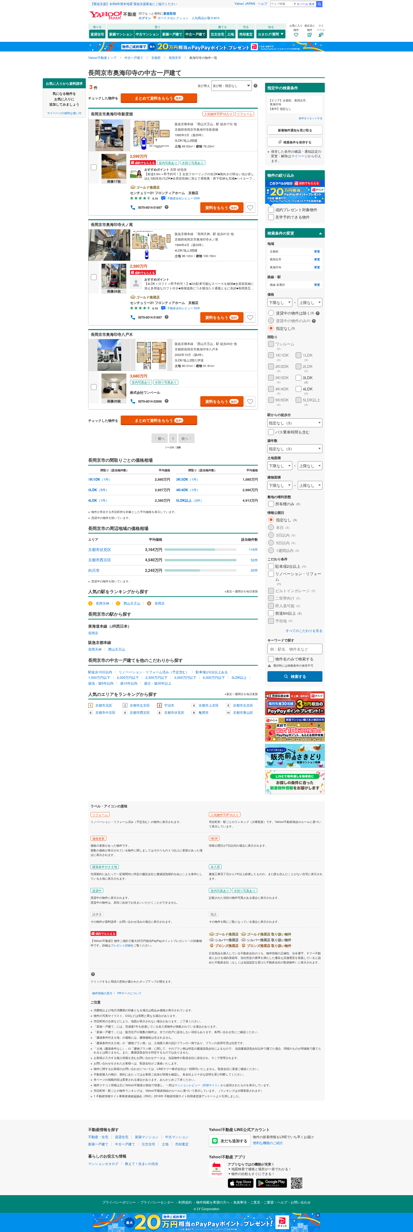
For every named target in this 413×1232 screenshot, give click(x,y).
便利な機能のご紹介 (268, 1142)
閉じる (183, 81)
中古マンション (147, 34)
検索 (319, 4)
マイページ (299, 155)
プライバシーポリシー (119, 1202)
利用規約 (185, 1202)
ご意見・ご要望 (262, 1202)
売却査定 (246, 34)
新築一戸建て (172, 34)
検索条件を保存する (210, 78)
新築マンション (121, 34)
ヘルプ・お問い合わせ (294, 1202)
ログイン (145, 18)
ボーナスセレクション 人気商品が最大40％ (189, 18)
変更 (317, 251)
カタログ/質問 (268, 34)
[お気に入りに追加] (250, 207)
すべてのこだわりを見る (304, 630)
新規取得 (169, 13)
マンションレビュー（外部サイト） (197, 1085)
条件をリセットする (310, 118)
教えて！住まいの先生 (141, 1163)
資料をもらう (221, 207)
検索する (298, 676)
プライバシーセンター (157, 1202)
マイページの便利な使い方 (64, 113)
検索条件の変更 (280, 233)
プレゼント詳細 (121, 945)
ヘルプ (262, 3)
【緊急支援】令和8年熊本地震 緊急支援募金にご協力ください (134, 3)
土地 (230, 34)
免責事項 (240, 1202)
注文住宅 (217, 34)
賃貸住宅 (97, 34)
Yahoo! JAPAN (244, 3)
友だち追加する (234, 1140)
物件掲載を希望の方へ (213, 1202)
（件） (100, 479)
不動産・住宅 (98, 1136)
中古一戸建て (195, 34)
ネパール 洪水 (306, 4)
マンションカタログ (103, 1163)
